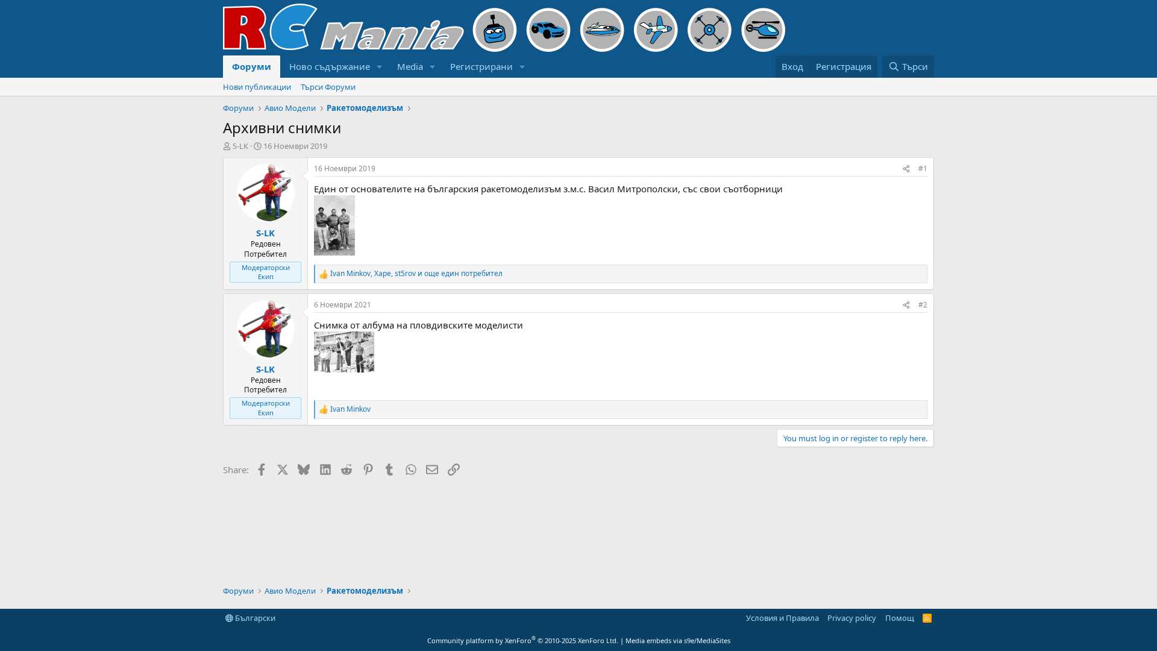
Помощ (899, 617)
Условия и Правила (782, 617)
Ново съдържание (329, 66)
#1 (922, 168)
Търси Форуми (328, 86)
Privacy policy (851, 617)
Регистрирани (481, 66)
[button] (379, 66)
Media (410, 66)
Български (254, 617)
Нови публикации (257, 86)
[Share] (906, 169)
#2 (922, 305)
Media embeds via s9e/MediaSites (678, 640)
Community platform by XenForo (522, 640)
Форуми (251, 66)
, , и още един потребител (416, 273)
